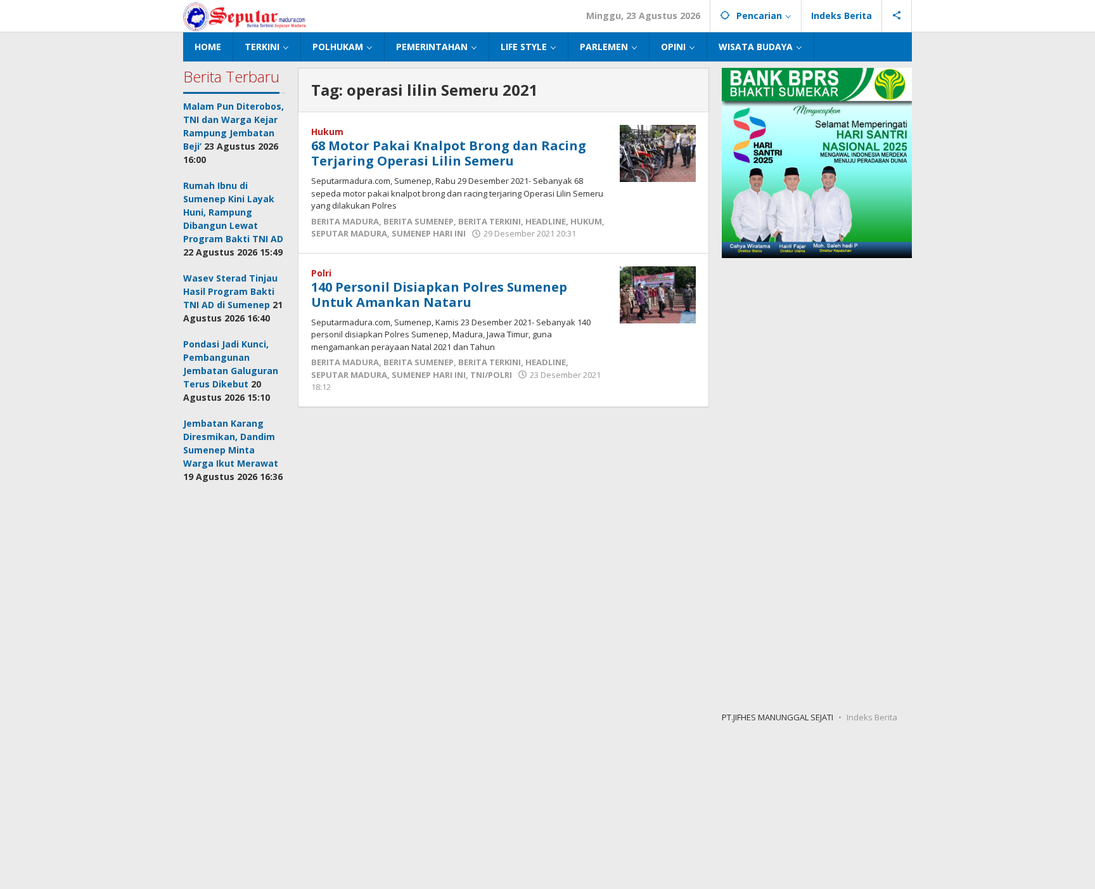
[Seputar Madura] (244, 16)
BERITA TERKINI (489, 221)
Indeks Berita (872, 717)
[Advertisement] (234, 686)
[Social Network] (897, 16)
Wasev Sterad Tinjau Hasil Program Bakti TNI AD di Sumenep (230, 291)
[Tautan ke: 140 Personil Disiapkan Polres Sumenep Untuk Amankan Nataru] (658, 293)
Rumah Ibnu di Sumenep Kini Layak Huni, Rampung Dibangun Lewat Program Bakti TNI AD (233, 212)
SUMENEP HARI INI (429, 233)
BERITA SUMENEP (418, 221)
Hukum (327, 132)
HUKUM (586, 221)
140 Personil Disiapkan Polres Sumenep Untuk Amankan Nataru (439, 294)
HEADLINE (545, 221)
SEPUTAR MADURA (349, 233)
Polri (321, 273)
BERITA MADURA (345, 221)
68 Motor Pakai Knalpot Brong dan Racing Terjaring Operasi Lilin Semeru (448, 153)
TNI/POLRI (491, 374)
